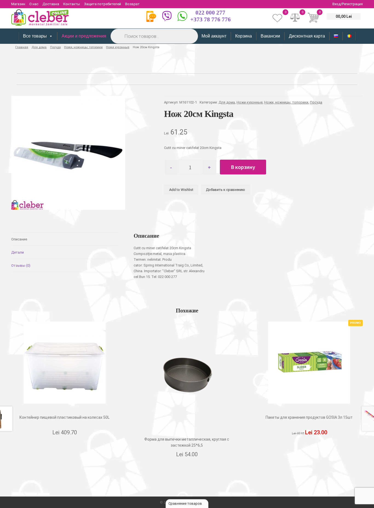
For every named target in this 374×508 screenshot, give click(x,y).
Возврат (132, 4)
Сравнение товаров (185, 503)
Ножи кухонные (117, 47)
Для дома (39, 47)
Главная (21, 47)
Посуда (55, 47)
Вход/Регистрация (347, 4)
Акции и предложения (84, 36)
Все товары (35, 36)
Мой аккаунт (214, 36)
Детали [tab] (17, 252)
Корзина (243, 36)
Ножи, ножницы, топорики (83, 47)
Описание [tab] (19, 239)
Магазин (18, 4)
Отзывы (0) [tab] (20, 265)
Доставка (50, 4)
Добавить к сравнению (225, 190)
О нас (33, 4)
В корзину (243, 166)
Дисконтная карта (307, 36)
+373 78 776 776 (210, 19)
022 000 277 (210, 12)
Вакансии (270, 36)
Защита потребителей (102, 4)
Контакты (71, 4)
